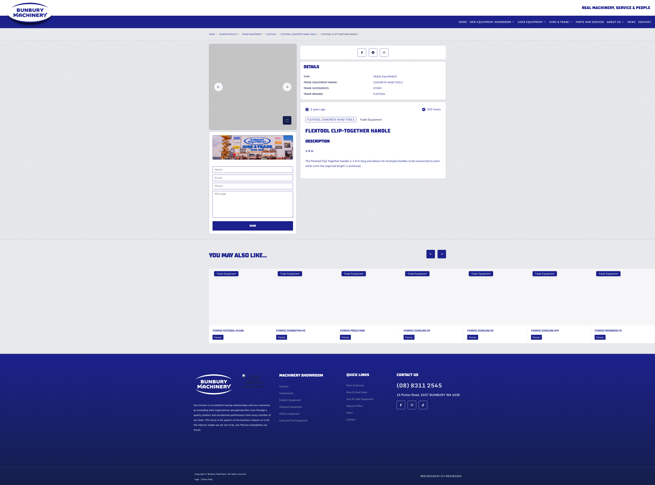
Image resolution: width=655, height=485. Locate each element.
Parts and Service (590, 22)
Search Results (228, 34)
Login (196, 479)
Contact (644, 22)
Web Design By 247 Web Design (440, 476)
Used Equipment (530, 22)
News (632, 22)
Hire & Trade (559, 22)
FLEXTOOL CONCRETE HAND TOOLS (299, 34)
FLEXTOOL (271, 34)
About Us (614, 22)
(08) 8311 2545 (419, 385)
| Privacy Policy (207, 479)
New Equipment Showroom (490, 22)
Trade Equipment (252, 34)
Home (463, 22)
